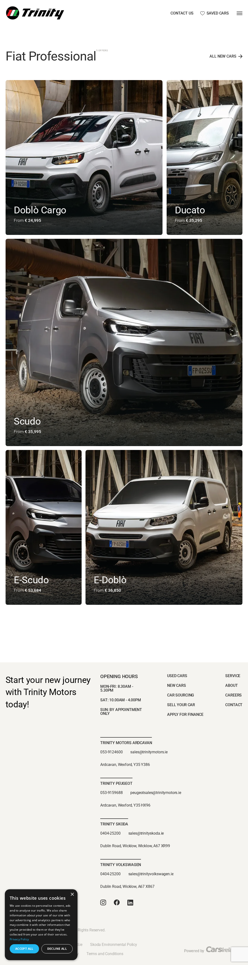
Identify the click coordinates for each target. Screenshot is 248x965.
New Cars (176, 685)
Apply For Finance (185, 714)
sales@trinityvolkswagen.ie (151, 874)
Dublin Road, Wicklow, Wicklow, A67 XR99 (135, 846)
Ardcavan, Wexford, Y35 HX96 (125, 805)
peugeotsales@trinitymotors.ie (155, 792)
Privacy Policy (19, 939)
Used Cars (177, 675)
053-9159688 (111, 792)
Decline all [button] (57, 949)
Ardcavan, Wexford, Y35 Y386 (125, 764)
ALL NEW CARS (222, 56)
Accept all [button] (24, 949)
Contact (233, 705)
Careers (233, 695)
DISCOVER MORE (117, 233)
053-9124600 (111, 752)
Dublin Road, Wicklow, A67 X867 (127, 886)
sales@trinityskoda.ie (146, 833)
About (231, 685)
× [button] (72, 894)
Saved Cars (218, 13)
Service (232, 675)
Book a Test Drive (76, 233)
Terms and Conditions (104, 953)
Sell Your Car (181, 705)
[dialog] (41, 924)
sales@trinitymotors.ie (148, 752)
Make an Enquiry (33, 233)
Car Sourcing (180, 695)
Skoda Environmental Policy (113, 944)
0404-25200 (110, 833)
